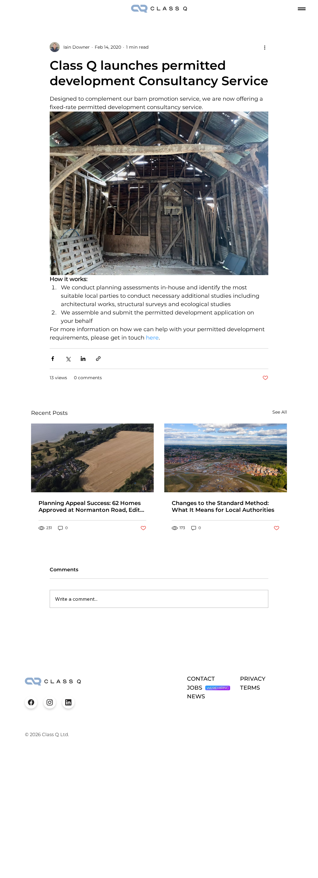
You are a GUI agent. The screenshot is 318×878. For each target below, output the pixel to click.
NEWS (196, 696)
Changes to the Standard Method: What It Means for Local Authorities (223, 506)
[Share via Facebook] (53, 359)
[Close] (31, 702)
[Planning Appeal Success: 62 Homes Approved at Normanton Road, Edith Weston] (92, 458)
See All (279, 412)
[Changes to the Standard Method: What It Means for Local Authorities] (225, 458)
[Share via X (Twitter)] (68, 359)
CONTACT (201, 678)
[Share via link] (98, 359)
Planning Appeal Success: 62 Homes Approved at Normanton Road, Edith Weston (91, 506)
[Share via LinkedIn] (83, 359)
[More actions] (264, 47)
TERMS (250, 687)
